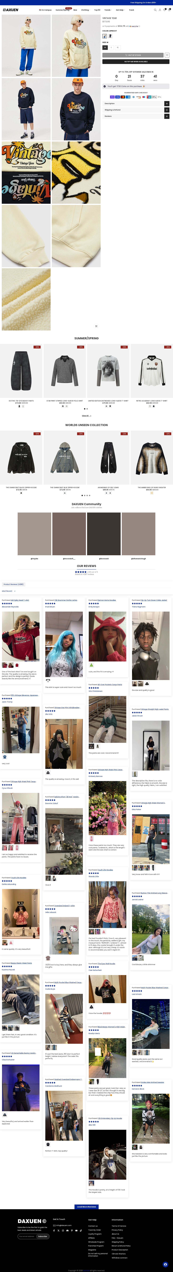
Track (131, 10)
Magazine (92, 1250)
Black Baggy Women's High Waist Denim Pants (107, 1028)
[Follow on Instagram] (63, 1230)
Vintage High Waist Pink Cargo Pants (105, 771)
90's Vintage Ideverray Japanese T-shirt (20, 696)
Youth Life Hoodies (105, 870)
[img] (86, 572)
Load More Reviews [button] (86, 1206)
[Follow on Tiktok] (81, 1230)
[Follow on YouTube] (76, 1230)
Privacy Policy (117, 1230)
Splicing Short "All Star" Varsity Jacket (62, 798)
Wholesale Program (96, 1242)
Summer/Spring (63, 10)
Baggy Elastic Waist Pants (21, 963)
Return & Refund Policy (121, 1246)
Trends (107, 10)
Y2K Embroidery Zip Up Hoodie (110, 1118)
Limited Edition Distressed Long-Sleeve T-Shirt (108, 401)
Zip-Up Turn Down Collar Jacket (154, 600)
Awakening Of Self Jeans (108, 487)
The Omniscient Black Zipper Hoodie (21, 487)
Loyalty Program (95, 1234)
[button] (135, 26)
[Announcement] (86, 2)
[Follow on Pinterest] (72, 1230)
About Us (115, 1234)
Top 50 (97, 10)
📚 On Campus (45, 10)
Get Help (119, 10)
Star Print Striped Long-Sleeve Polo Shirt (65, 401)
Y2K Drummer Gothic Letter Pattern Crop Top (61, 601)
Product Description (120, 1250)
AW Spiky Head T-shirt (20, 600)
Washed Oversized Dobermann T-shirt (63, 1080)
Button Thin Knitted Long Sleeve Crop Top (149, 894)
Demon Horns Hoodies (107, 600)
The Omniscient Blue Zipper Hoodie (64, 487)
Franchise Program (96, 1246)
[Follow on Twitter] (58, 1230)
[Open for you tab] (165, 1264)
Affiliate (91, 1238)
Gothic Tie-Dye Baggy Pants (21, 401)
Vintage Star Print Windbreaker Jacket (62, 708)
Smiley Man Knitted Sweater (152, 1082)
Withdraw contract (119, 1258)
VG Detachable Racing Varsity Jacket (19, 1054)
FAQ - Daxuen (117, 1238)
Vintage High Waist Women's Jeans (148, 804)
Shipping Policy (118, 1242)
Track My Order (94, 1230)
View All (85, 416)
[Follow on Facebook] (54, 1230)
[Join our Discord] (67, 1230)
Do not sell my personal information (98, 1255)
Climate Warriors (119, 1254)
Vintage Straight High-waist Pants (155, 709)
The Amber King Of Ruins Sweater (152, 487)
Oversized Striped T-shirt (64, 906)
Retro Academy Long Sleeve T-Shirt (151, 401)
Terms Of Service (119, 1226)
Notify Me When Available (136, 61)
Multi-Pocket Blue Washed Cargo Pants (63, 983)
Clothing (85, 10)
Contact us (93, 1226)
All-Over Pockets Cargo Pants (110, 684)
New (75, 10)
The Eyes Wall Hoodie (106, 964)
